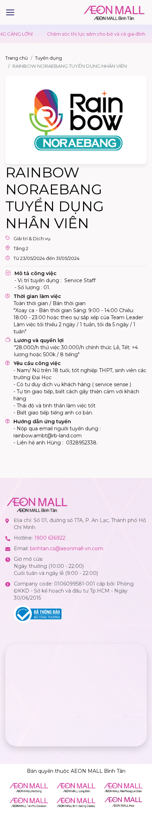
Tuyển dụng (48, 58)
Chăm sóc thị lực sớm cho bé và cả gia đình (86, 34)
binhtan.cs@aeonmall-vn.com (66, 548)
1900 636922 (49, 538)
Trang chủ (16, 58)
